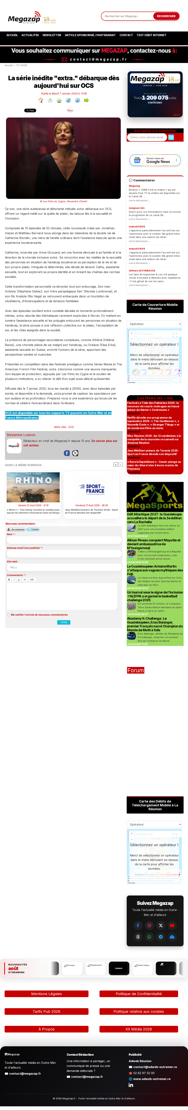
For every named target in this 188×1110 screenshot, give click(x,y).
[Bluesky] (172, 937)
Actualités (30, 35)
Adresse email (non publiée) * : (25, 547)
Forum (135, 670)
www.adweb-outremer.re (152, 1079)
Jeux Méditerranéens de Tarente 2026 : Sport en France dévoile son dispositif (91, 511)
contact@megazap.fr (25, 1073)
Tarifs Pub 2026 (46, 1011)
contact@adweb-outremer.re (155, 1067)
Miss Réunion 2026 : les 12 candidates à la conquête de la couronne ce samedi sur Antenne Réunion (154, 439)
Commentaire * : (16, 575)
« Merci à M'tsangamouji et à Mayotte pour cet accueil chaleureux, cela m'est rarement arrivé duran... (159, 555)
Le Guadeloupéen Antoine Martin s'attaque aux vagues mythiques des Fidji (155, 570)
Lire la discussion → (139, 200)
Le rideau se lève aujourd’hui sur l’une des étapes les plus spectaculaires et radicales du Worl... (160, 581)
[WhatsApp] (149, 937)
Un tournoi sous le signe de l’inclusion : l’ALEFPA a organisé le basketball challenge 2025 (155, 596)
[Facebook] (138, 925)
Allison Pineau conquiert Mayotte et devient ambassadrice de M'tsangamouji (153, 544)
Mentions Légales (46, 994)
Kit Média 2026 (139, 1029)
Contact (126, 35)
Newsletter (52, 35)
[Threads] (138, 937)
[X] (160, 925)
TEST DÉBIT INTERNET (151, 35)
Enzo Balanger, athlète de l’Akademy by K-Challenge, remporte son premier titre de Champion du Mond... (160, 637)
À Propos (47, 1029)
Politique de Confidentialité (139, 994)
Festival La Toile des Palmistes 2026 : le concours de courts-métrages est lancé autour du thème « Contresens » (153, 406)
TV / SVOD (21, 65)
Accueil (12, 35)
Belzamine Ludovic (21, 435)
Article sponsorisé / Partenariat (90, 35)
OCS (71, 426)
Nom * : (11, 534)
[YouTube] (172, 925)
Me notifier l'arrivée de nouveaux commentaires (39, 614)
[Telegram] (160, 937)
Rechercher (166, 16)
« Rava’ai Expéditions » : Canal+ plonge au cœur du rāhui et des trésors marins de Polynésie (154, 465)
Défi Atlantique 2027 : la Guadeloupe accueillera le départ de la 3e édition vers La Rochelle (154, 518)
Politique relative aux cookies (138, 1011)
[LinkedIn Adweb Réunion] (131, 1085)
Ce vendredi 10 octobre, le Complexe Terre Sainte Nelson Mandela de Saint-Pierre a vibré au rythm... (160, 607)
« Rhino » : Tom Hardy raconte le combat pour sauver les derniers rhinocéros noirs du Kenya (33, 511)
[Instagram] (149, 925)
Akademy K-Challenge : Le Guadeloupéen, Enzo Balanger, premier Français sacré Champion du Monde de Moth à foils (155, 624)
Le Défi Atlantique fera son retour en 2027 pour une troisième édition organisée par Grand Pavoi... (159, 529)
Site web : (12, 561)
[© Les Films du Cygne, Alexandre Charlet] (63, 118)
